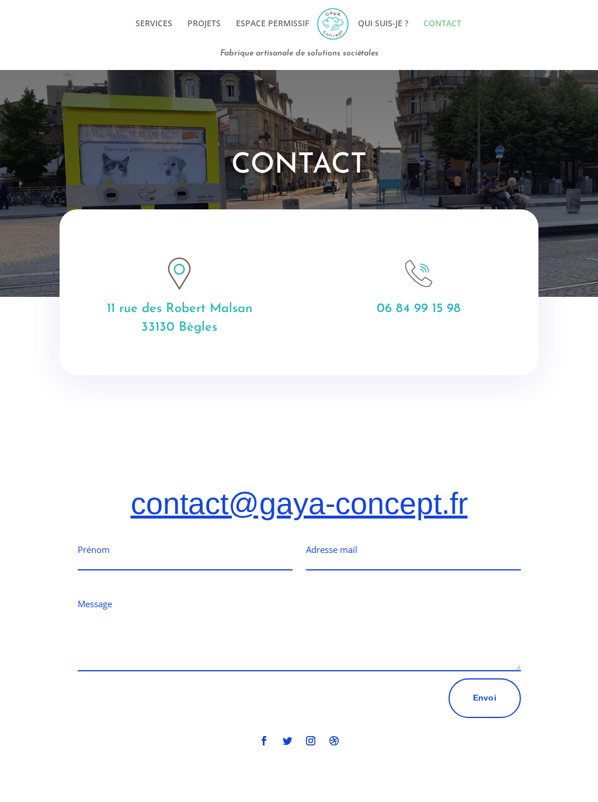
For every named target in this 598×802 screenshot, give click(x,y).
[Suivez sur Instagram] (310, 740)
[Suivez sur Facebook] (264, 740)
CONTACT (442, 24)
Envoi (484, 697)
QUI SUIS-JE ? (383, 24)
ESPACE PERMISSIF (272, 24)
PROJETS (204, 24)
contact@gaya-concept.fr (299, 503)
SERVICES (153, 24)
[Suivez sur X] (287, 740)
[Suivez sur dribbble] (334, 740)
